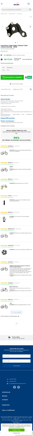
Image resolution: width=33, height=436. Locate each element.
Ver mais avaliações (16, 312)
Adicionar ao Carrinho (13, 77)
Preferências (16, 432)
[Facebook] (14, 388)
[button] (15, 42)
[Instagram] (18, 388)
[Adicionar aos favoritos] (31, 17)
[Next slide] (30, 26)
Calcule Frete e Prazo (6, 89)
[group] (16, 337)
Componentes (11, 13)
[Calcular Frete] (31, 89)
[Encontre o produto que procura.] (30, 10)
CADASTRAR (16, 365)
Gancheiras (19, 13)
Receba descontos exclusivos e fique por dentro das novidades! (16, 350)
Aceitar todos (16, 430)
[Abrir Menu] (2, 4)
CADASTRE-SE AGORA (16, 348)
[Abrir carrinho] (29, 4)
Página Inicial (4, 13)
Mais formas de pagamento (7, 63)
